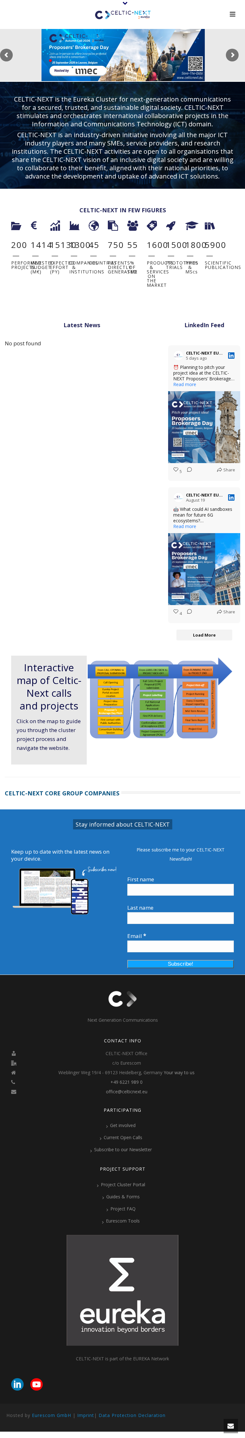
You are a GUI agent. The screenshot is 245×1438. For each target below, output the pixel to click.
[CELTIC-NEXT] (122, 14)
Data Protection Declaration (132, 1415)
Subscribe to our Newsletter (123, 1149)
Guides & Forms (123, 1197)
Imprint (85, 1415)
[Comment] (187, 471)
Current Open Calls (123, 1137)
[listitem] (153, 671)
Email (136, 936)
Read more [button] (184, 384)
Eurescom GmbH (51, 1415)
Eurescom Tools (123, 1221)
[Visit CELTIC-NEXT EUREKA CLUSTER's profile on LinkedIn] (178, 355)
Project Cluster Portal (123, 1184)
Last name (140, 907)
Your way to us (179, 1072)
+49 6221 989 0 (126, 1082)
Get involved (123, 1125)
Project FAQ (123, 1209)
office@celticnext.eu (126, 1092)
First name (140, 879)
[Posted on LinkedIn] (231, 355)
